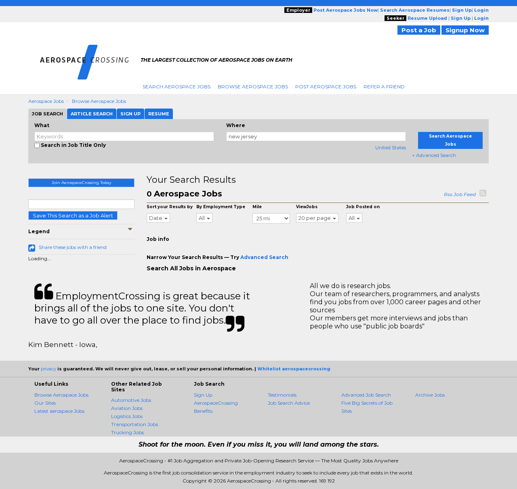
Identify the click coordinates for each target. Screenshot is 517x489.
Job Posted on (363, 206)
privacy (48, 369)
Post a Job (418, 30)
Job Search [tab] (47, 114)
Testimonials (282, 395)
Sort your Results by (170, 206)
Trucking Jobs (127, 432)
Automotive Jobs (131, 400)
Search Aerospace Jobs (176, 87)
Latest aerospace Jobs (59, 411)
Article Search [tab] (92, 114)
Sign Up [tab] (130, 114)
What (41, 125)
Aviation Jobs (127, 408)
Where (235, 125)
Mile (257, 206)
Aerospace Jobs (46, 101)
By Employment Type (220, 206)
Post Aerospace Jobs (325, 87)
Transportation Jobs (134, 424)
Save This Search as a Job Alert (73, 215)
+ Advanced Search (434, 155)
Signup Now (465, 30)
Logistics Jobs (127, 416)
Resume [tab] (158, 114)
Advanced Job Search (366, 395)
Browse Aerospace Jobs (253, 87)
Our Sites (45, 403)
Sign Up (203, 395)
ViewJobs (306, 206)
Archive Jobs (430, 395)
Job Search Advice (289, 403)
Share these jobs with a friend (73, 247)
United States (390, 147)
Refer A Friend (384, 87)
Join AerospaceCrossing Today (81, 182)
